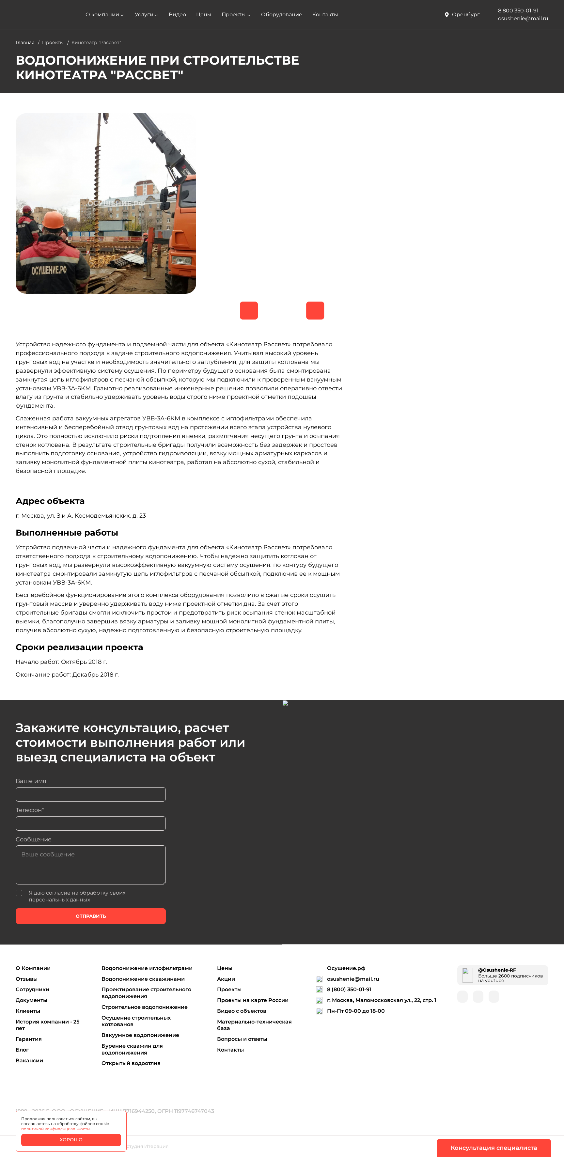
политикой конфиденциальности (55, 1128)
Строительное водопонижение (145, 1007)
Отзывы (27, 979)
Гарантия (29, 1039)
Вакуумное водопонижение (140, 1035)
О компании (102, 14)
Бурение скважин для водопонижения (132, 1049)
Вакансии (29, 1060)
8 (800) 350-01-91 (349, 989)
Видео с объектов (241, 1011)
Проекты (234, 14)
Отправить (91, 916)
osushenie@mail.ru (353, 979)
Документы (31, 1000)
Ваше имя (31, 780)
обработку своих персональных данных (77, 896)
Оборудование (281, 14)
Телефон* (30, 809)
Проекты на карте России (253, 1000)
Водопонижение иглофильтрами (147, 968)
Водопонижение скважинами (143, 979)
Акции (226, 979)
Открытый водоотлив (131, 1063)
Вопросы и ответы (242, 1039)
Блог (22, 1050)
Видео (177, 14)
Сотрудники (32, 989)
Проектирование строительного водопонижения (146, 992)
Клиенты (28, 1011)
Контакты (325, 14)
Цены (204, 14)
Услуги (144, 14)
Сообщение (34, 839)
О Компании (33, 968)
